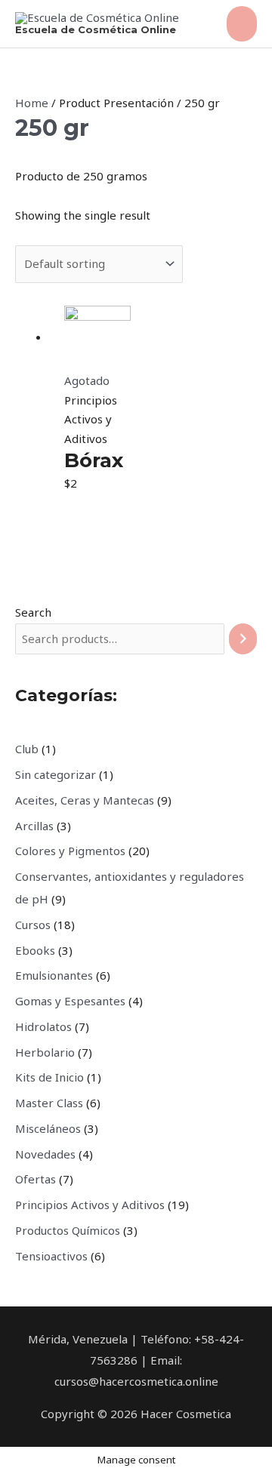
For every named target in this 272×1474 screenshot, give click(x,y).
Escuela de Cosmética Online (95, 29)
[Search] (243, 638)
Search (33, 612)
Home (31, 102)
